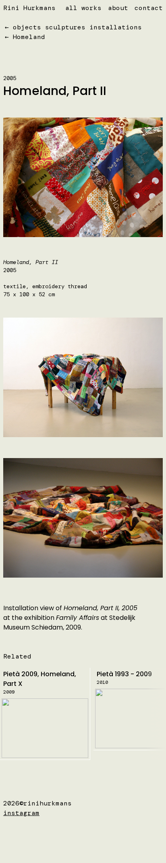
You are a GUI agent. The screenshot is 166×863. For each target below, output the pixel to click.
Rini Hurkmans (29, 8)
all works (83, 8)
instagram (21, 813)
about (118, 8)
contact (149, 8)
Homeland (29, 37)
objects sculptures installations (77, 27)
